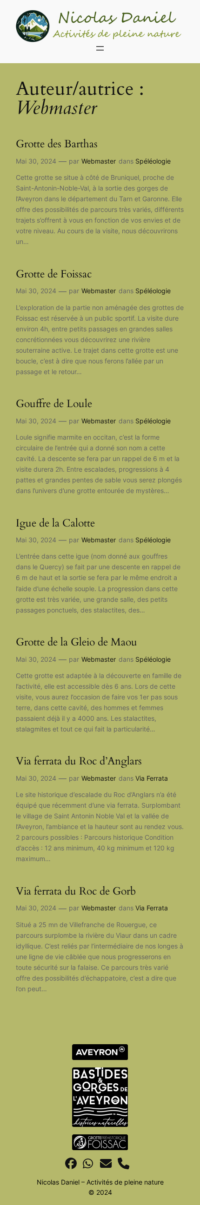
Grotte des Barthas (57, 144)
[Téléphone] (123, 1163)
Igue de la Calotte (55, 523)
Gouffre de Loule (54, 403)
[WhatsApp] (88, 1163)
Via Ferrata (151, 778)
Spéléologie (153, 161)
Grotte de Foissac (54, 274)
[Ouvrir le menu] (100, 48)
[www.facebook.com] (71, 1163)
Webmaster (98, 161)
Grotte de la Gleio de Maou (76, 642)
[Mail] (106, 1163)
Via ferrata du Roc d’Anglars (79, 761)
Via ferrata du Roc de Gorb (76, 891)
